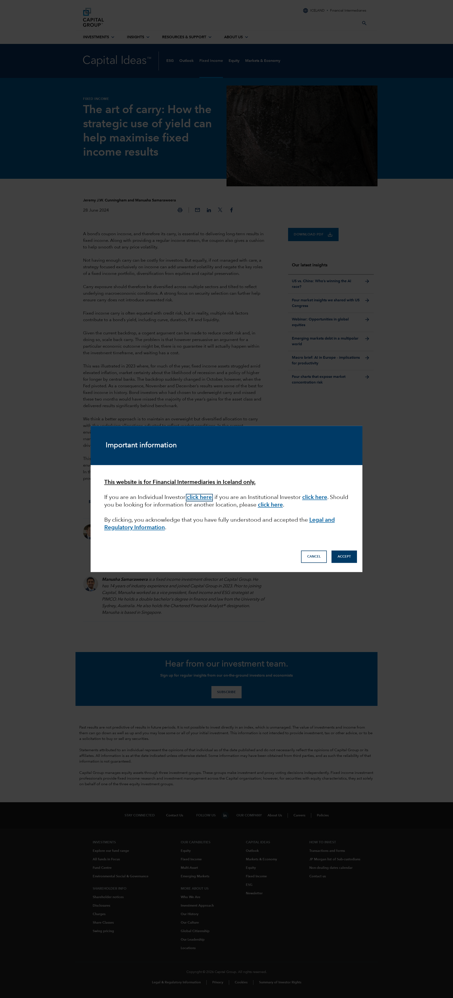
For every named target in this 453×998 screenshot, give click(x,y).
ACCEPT (344, 557)
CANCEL (314, 557)
